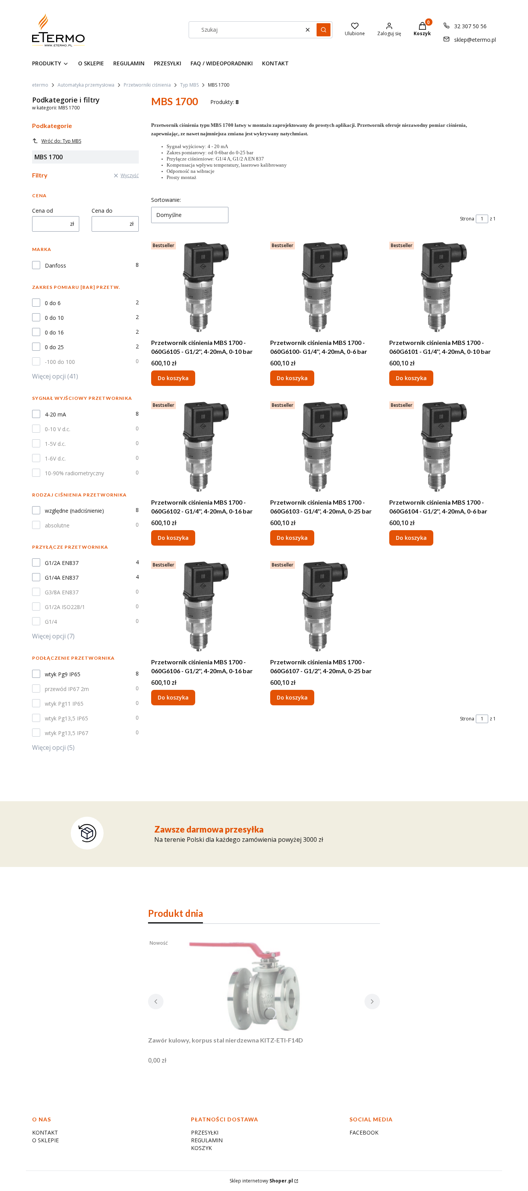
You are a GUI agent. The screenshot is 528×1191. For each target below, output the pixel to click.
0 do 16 (54, 332)
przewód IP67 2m (67, 689)
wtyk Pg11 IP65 (64, 703)
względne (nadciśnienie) (74, 510)
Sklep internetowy (261, 1180)
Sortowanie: (166, 199)
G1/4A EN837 (61, 577)
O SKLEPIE (45, 1140)
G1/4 (51, 621)
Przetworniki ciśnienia (147, 85)
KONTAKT (45, 1132)
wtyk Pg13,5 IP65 (66, 718)
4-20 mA (55, 414)
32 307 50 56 (470, 26)
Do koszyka (173, 378)
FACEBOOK (363, 1132)
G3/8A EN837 (61, 592)
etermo (40, 85)
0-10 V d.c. (57, 429)
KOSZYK (201, 1148)
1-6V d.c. (55, 458)
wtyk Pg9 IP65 (62, 674)
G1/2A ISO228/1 (65, 607)
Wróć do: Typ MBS (61, 141)
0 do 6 (53, 303)
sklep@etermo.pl (475, 39)
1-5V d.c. (55, 443)
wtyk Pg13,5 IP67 (66, 733)
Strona (467, 218)
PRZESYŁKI (204, 1132)
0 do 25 (54, 347)
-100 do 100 (60, 361)
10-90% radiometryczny (74, 473)
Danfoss (55, 265)
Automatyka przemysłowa (86, 85)
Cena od (42, 210)
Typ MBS (189, 85)
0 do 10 (54, 317)
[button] (323, 29)
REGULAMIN (207, 1140)
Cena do (102, 210)
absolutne (57, 525)
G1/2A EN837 (61, 562)
